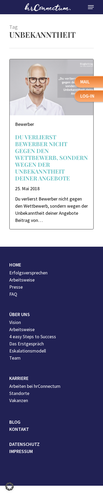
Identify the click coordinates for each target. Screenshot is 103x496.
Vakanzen (18, 400)
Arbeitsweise (22, 280)
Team (15, 358)
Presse (16, 287)
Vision (15, 322)
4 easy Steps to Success (32, 336)
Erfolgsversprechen (28, 273)
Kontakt (19, 429)
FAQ (13, 294)
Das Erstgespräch (26, 344)
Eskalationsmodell (27, 351)
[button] (9, 486)
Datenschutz (24, 444)
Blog (14, 422)
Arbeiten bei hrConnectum (34, 386)
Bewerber (24, 124)
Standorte (19, 393)
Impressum (21, 451)
